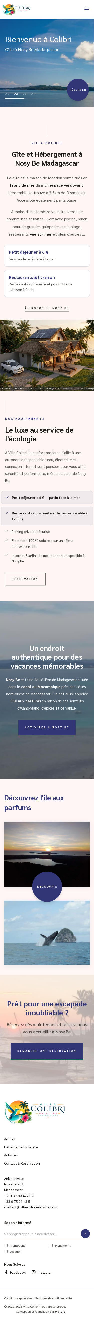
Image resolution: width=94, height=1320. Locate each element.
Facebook (18, 1272)
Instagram (45, 1272)
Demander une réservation (46, 1051)
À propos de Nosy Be (47, 308)
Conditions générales (18, 1298)
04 (33, 93)
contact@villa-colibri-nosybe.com (30, 1207)
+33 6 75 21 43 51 (18, 1201)
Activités (11, 1155)
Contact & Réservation (22, 1163)
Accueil (9, 1139)
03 (25, 93)
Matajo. (60, 1311)
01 (7, 93)
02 (16, 93)
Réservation (25, 579)
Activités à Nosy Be (47, 727)
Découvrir (47, 886)
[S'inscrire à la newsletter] (85, 1233)
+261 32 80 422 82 (18, 1195)
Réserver (78, 89)
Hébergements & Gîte (21, 1147)
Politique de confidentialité (53, 1298)
